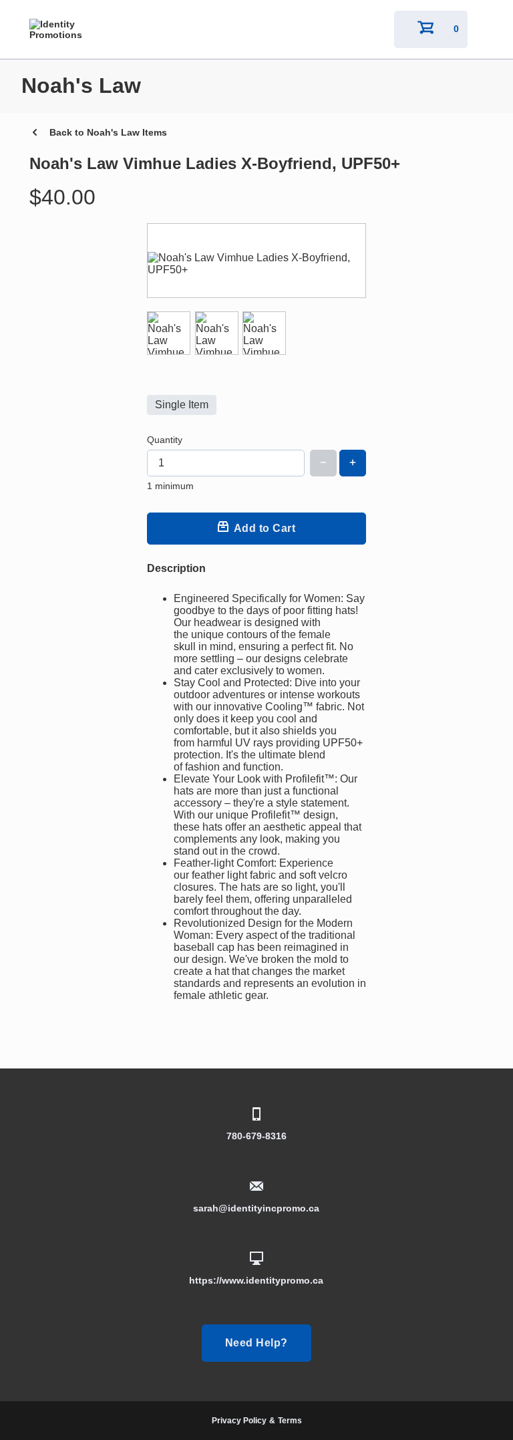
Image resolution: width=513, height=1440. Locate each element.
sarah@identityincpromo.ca (256, 1208)
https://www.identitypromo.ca (256, 1280)
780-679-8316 (256, 1136)
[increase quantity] (352, 463)
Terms (290, 1420)
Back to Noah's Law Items (108, 132)
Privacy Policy (239, 1420)
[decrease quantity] (323, 463)
